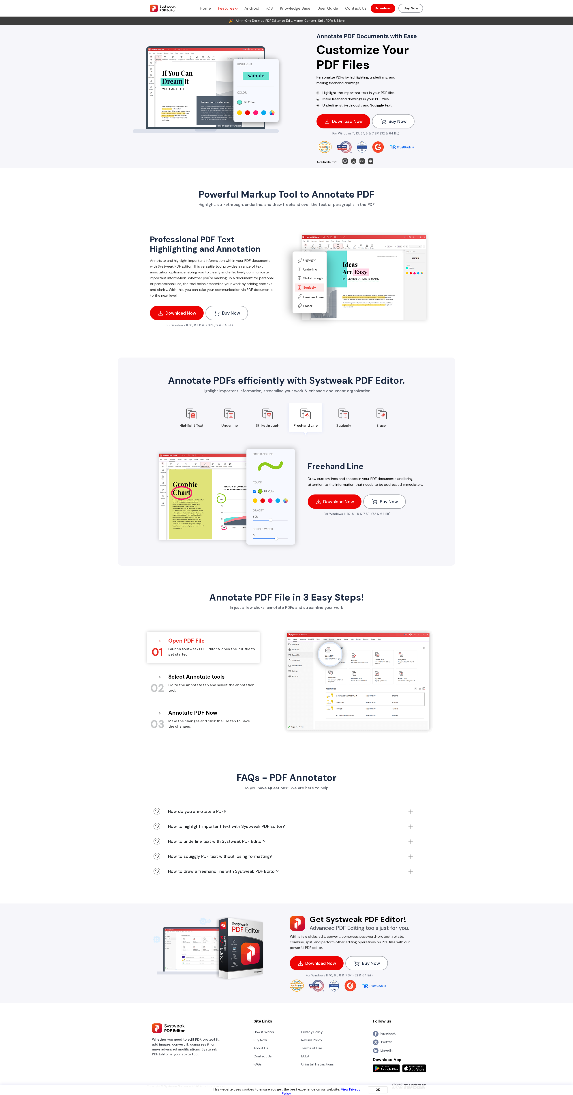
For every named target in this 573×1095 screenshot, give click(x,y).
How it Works (264, 1032)
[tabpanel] (286, 499)
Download (383, 8)
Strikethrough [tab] (267, 425)
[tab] (203, 647)
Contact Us (356, 8)
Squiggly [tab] (343, 425)
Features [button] (226, 8)
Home (205, 8)
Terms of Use (311, 1048)
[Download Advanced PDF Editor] (353, 160)
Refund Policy (311, 1040)
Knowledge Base (295, 8)
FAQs (258, 1064)
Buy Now (411, 8)
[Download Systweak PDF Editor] (362, 160)
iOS (269, 8)
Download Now (347, 121)
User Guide (327, 8)
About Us (261, 1048)
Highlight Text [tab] (191, 425)
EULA (305, 1056)
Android (251, 8)
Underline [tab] (229, 425)
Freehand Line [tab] (306, 425)
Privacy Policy (312, 1032)
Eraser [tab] (381, 425)
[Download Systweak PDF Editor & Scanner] (370, 160)
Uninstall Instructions (317, 1064)
